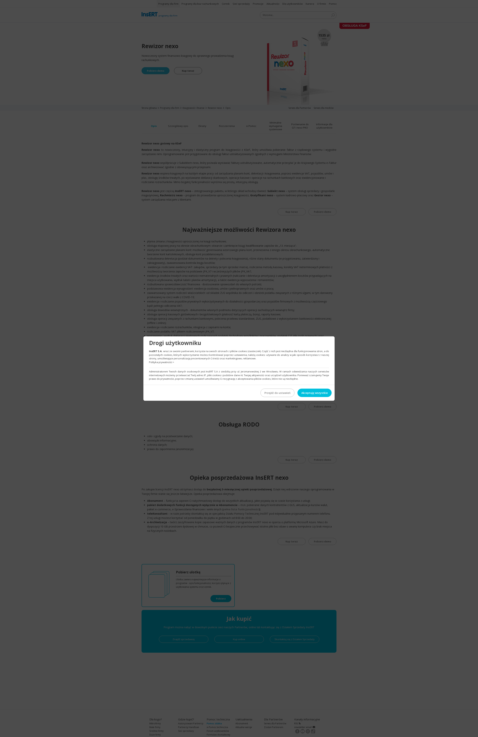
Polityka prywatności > (161, 362)
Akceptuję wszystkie (314, 392)
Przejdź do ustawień (277, 392)
